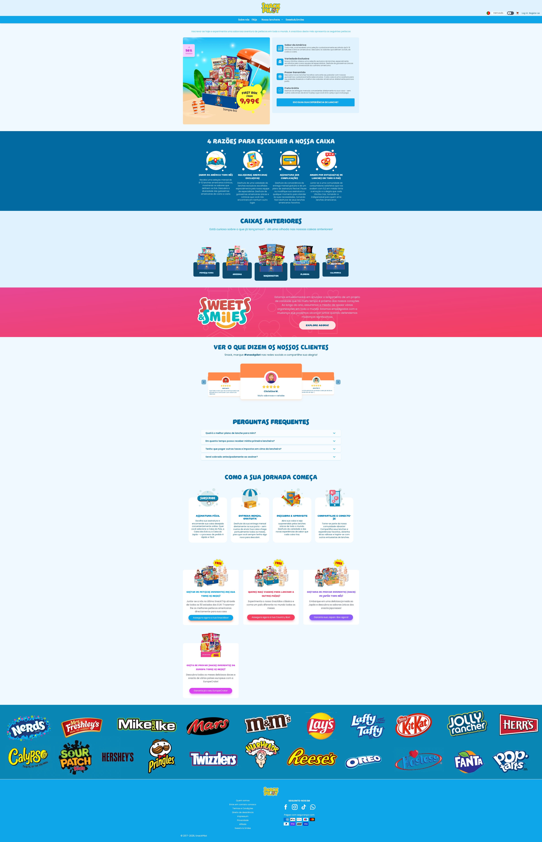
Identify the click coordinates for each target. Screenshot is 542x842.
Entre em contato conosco (242, 804)
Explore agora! (317, 325)
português (498, 13)
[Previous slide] (204, 382)
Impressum (242, 816)
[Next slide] (338, 382)
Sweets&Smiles (295, 19)
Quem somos (243, 800)
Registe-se (534, 13)
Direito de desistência (242, 812)
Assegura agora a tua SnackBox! (211, 617)
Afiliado (242, 824)
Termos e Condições (242, 808)
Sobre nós (243, 19)
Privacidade (243, 820)
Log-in (525, 13)
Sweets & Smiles (243, 828)
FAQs (254, 19)
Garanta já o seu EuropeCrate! (211, 690)
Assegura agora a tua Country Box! (271, 617)
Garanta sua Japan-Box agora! (331, 617)
